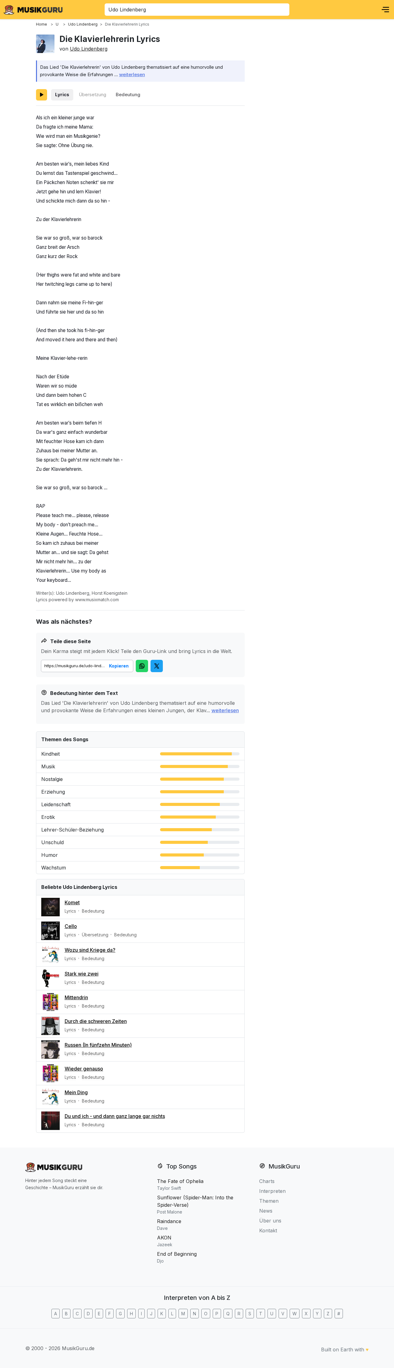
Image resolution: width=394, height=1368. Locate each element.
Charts (267, 1181)
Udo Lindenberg (88, 49)
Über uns (270, 1221)
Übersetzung (92, 94)
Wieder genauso (84, 1069)
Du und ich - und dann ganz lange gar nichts (115, 1116)
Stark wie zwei (81, 974)
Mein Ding (76, 1092)
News (265, 1211)
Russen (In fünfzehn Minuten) (98, 1045)
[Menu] (385, 9)
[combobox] (197, 9)
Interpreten (272, 1191)
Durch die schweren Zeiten (96, 1021)
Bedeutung (128, 94)
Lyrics (62, 94)
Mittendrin (76, 997)
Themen (269, 1201)
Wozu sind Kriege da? (90, 950)
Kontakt (268, 1230)
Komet (72, 902)
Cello (71, 926)
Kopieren (119, 665)
